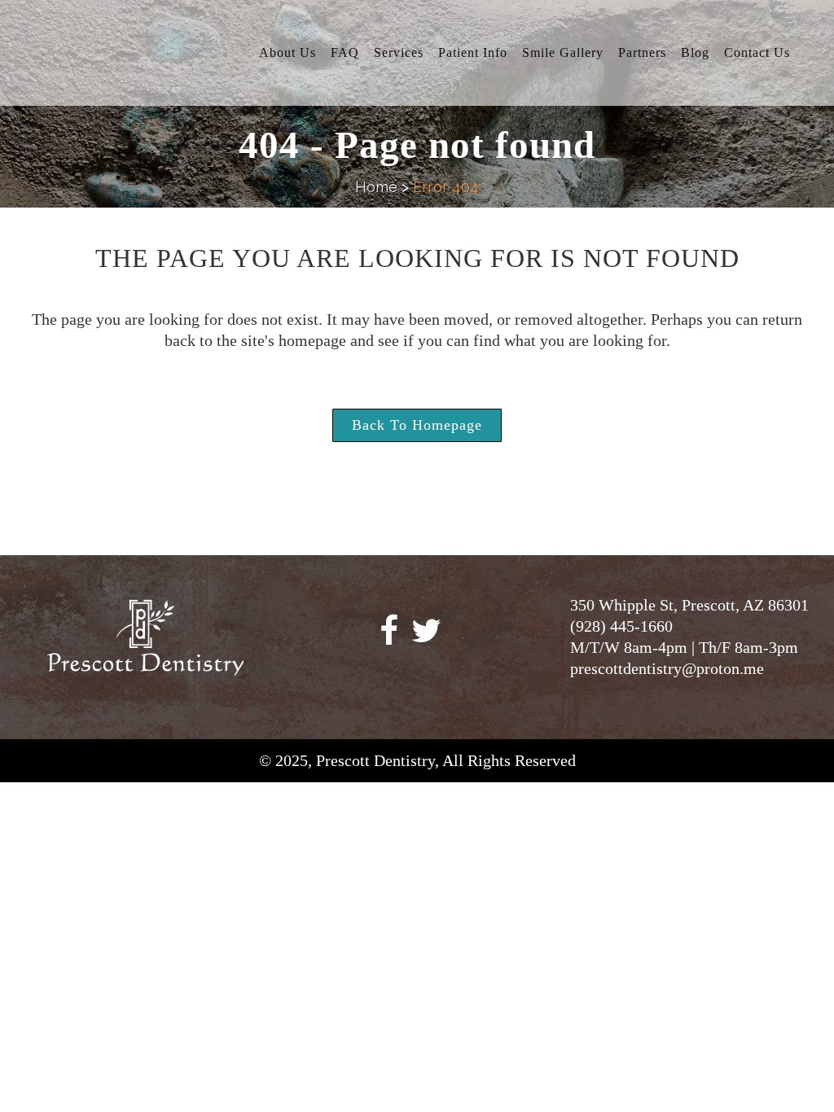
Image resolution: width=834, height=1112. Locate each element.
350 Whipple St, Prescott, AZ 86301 (689, 605)
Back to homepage (417, 425)
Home (376, 186)
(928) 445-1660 (621, 626)
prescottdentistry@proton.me (667, 668)
